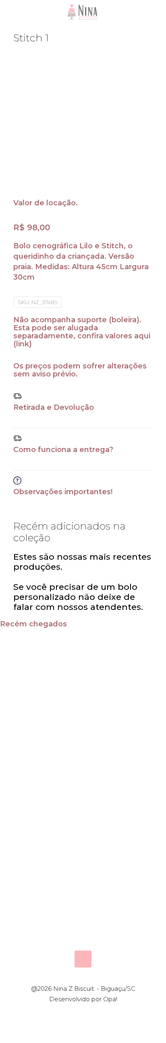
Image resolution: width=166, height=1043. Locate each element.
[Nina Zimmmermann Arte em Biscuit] (83, 12)
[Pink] (62, 656)
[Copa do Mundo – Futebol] (145, 756)
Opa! (110, 999)
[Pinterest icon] (87, 1013)
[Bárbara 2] (103, 875)
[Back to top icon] (83, 959)
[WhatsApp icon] (70, 1013)
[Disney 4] (103, 756)
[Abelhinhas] (103, 656)
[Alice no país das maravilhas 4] (20, 756)
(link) (22, 343)
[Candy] (20, 656)
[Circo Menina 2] (145, 656)
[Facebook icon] (79, 1013)
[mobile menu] (155, 12)
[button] (83, 410)
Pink (63, 690)
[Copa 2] (62, 756)
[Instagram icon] (96, 1013)
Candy (26, 690)
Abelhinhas (120, 690)
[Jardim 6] (62, 875)
